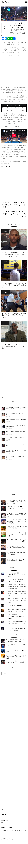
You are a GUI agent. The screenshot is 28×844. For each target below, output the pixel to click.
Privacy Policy (4, 820)
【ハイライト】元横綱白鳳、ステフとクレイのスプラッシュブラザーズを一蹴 (13, 315)
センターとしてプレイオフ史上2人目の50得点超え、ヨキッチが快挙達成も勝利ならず (16, 521)
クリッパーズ (20, 32)
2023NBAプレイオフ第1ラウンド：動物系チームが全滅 (17, 527)
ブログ (5, 231)
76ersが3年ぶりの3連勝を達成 (15, 605)
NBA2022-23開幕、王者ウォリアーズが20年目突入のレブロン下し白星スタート (13, 285)
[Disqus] (14, 373)
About (2, 822)
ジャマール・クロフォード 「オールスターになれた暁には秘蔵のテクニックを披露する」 (16, 656)
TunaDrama (4, 838)
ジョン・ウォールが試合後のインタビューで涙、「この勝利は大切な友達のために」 (17, 593)
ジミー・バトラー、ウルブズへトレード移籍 (15, 650)
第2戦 (23, 33)
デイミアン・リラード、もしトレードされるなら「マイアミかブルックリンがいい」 (16, 508)
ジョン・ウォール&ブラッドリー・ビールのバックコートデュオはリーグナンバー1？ (17, 623)
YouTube (8, 166)
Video (5, 292)
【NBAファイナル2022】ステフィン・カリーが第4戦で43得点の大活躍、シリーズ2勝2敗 (17, 616)
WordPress (9, 839)
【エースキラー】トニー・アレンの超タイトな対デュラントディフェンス (15, 214)
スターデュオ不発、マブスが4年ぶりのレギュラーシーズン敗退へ (16, 560)
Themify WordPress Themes (18, 839)
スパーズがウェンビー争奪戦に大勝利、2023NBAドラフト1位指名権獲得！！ (16, 515)
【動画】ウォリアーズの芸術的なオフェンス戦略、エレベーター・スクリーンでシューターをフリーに (17, 586)
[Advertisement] (14, 71)
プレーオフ (19, 33)
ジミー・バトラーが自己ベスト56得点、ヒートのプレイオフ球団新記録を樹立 (16, 534)
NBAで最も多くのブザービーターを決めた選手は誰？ (16, 419)
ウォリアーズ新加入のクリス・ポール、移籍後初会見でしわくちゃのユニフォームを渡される (13, 254)
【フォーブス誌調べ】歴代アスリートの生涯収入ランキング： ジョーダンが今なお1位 (17, 574)
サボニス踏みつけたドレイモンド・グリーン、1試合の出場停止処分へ (16, 546)
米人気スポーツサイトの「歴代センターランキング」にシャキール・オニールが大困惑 (17, 600)
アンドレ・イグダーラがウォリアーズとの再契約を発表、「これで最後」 (13, 346)
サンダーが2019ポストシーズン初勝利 (15, 645)
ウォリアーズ (13, 32)
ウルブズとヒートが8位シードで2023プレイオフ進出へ (16, 553)
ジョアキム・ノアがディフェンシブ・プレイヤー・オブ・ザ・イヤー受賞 (13, 205)
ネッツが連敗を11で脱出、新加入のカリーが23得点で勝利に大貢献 (15, 640)
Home (2, 817)
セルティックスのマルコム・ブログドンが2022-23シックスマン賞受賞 (16, 540)
